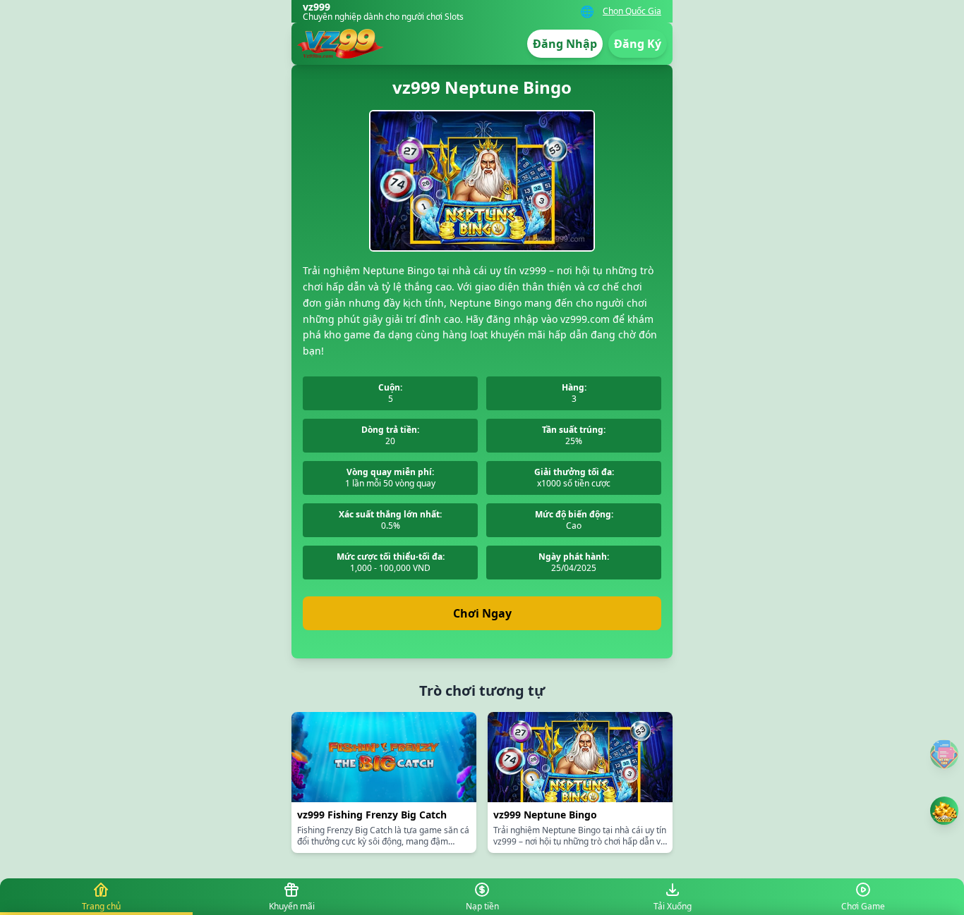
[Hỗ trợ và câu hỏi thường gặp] (944, 753)
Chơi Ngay (482, 613)
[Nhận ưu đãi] (944, 811)
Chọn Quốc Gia (632, 11)
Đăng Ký (637, 43)
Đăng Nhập (565, 43)
